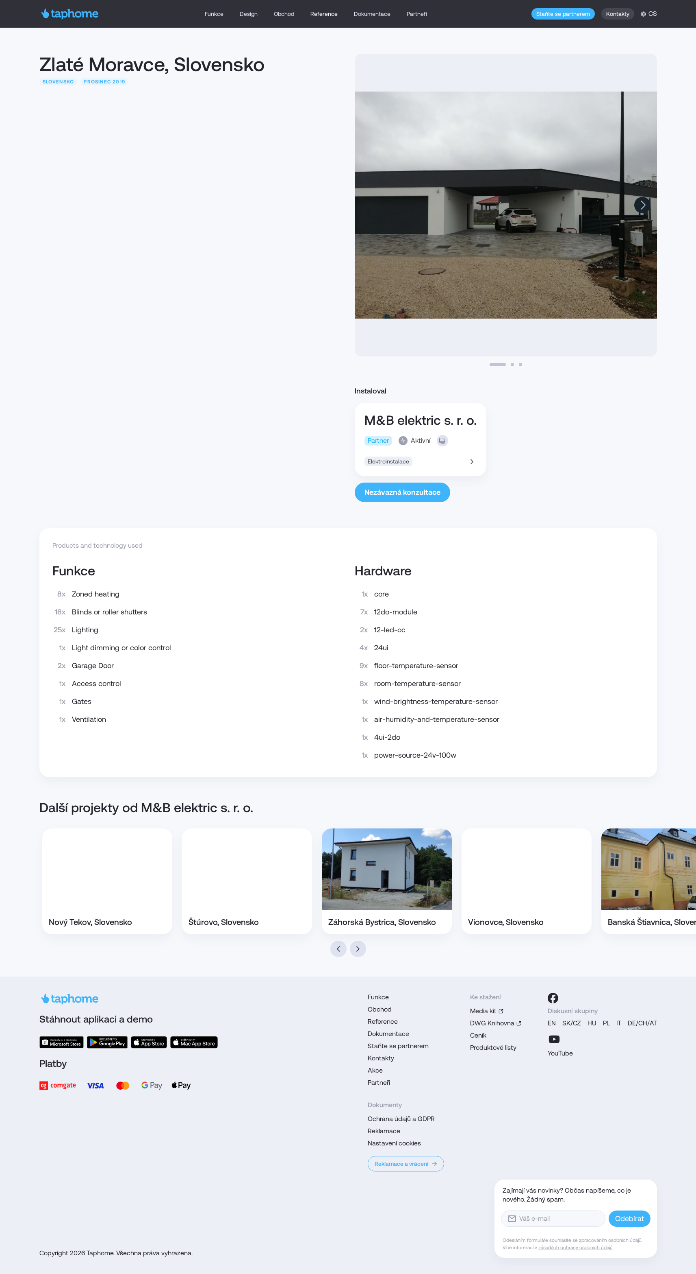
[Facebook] (553, 998)
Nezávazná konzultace (402, 492)
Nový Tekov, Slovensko (90, 922)
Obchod (284, 14)
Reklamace (384, 1131)
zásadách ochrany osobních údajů (575, 1247)
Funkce (214, 14)
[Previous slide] (338, 949)
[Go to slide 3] (520, 364)
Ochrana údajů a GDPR (401, 1119)
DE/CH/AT (642, 1023)
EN (552, 1023)
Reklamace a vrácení (401, 1163)
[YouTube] (554, 1039)
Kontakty (617, 14)
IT (618, 1023)
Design (249, 14)
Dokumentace (372, 14)
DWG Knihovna (492, 1023)
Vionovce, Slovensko (506, 922)
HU (592, 1023)
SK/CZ (571, 1023)
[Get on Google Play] (107, 1042)
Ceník (478, 1035)
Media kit (483, 1011)
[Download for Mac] (193, 1042)
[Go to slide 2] (512, 364)
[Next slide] (642, 205)
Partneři (417, 14)
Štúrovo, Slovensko (224, 922)
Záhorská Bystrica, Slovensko (382, 922)
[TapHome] (70, 14)
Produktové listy (493, 1047)
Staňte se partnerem (563, 14)
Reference (324, 14)
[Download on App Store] (149, 1042)
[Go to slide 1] (498, 364)
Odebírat (629, 1218)
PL (606, 1023)
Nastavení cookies (394, 1143)
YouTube (560, 1053)
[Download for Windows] (61, 1042)
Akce (375, 1070)
